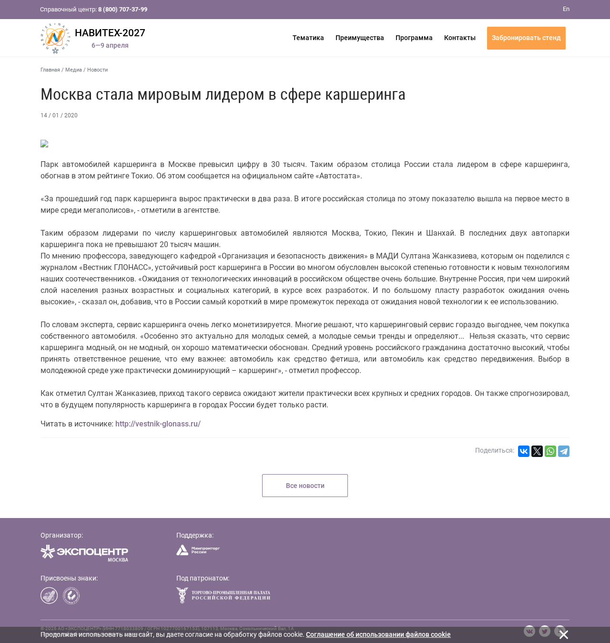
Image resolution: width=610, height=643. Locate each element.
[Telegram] (563, 451)
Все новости (305, 485)
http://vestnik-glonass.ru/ (158, 423)
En (566, 8)
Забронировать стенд (526, 37)
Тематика (308, 37)
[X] (537, 451)
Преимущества (360, 37)
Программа (414, 37)
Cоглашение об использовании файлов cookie (378, 634)
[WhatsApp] (550, 451)
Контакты (460, 37)
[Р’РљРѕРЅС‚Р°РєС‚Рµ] (523, 451)
